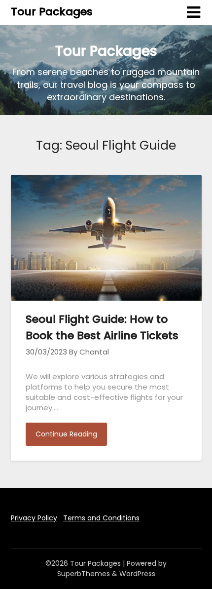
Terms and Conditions (101, 518)
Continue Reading (66, 434)
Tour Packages (52, 11)
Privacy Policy (34, 518)
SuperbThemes (83, 574)
